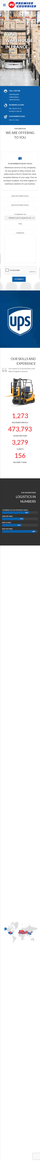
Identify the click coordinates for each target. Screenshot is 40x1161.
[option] (20, 43)
